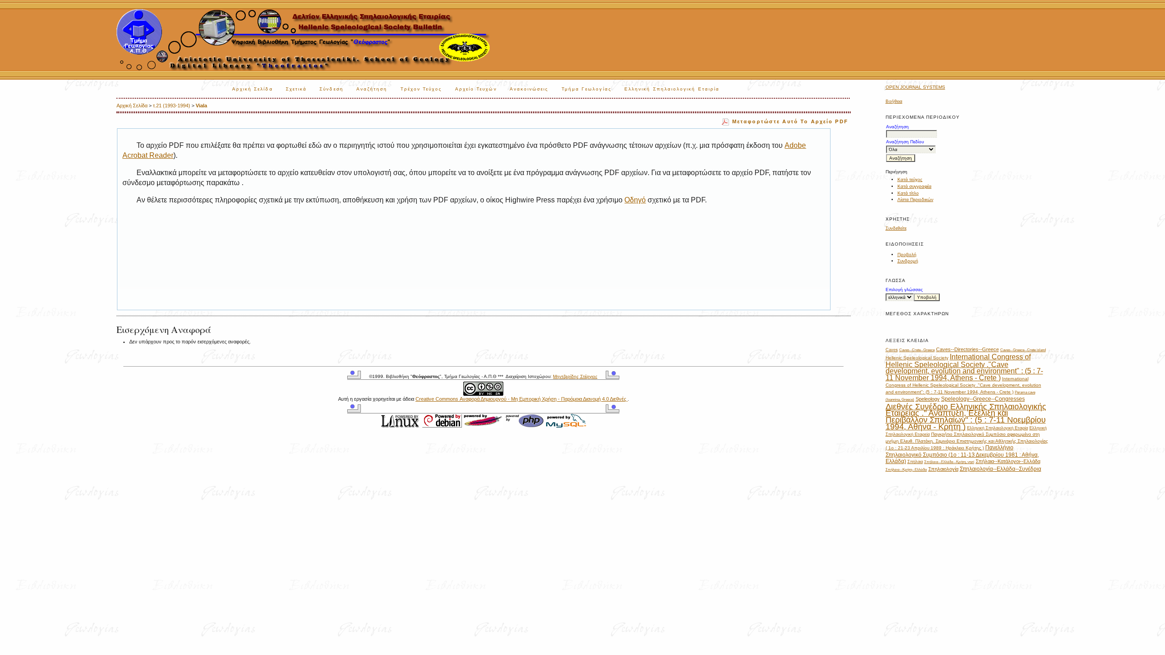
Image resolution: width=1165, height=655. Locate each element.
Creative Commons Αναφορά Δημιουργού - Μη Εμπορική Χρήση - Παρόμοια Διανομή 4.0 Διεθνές (521, 399)
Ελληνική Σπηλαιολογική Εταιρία (671, 88)
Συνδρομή (907, 260)
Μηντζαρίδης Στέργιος (575, 376)
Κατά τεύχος (909, 179)
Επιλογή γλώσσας (904, 289)
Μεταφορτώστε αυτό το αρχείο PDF (790, 121)
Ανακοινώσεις (529, 88)
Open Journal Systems (915, 87)
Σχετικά (296, 88)
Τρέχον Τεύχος (421, 88)
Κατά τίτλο (908, 193)
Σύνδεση (331, 88)
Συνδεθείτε (896, 228)
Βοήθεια (894, 101)
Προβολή (907, 254)
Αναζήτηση (372, 88)
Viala (201, 105)
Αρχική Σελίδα (252, 88)
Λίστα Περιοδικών (915, 199)
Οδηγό (635, 200)
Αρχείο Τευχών (476, 88)
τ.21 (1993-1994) (171, 105)
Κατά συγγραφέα (914, 186)
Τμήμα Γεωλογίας (587, 88)
